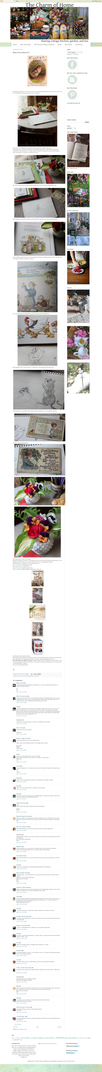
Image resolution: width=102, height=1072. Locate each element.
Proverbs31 (18, 1038)
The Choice (68, 44)
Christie (18, 896)
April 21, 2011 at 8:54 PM (21, 892)
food (62, 1038)
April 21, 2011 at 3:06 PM (21, 750)
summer (15, 1039)
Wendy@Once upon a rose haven (23, 1007)
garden (65, 1038)
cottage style (35, 1038)
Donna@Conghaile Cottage (22, 872)
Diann (17, 793)
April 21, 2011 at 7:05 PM (21, 830)
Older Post (60, 1027)
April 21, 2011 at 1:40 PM (21, 715)
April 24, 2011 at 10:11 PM (21, 1012)
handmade (70, 1038)
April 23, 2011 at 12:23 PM (21, 981)
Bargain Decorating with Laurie (22, 816)
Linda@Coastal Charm (21, 803)
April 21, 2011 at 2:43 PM (21, 734)
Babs (17, 986)
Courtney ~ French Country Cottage (23, 967)
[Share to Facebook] (38, 674)
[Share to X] (37, 674)
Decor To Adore (19, 727)
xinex (17, 908)
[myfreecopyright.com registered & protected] (47, 1043)
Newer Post (15, 1027)
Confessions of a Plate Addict (22, 887)
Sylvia (17, 998)
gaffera (65, 1061)
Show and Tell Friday (17, 565)
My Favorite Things (17, 569)
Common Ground (28, 91)
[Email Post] (31, 674)
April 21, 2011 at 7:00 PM (21, 822)
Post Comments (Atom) (22, 1029)
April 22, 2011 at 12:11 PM (21, 946)
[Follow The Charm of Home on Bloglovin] (73, 1046)
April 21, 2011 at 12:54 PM (21, 692)
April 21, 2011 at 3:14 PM (21, 761)
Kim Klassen (35, 152)
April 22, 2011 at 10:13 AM (21, 938)
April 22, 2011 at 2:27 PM (21, 955)
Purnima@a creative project (22, 925)
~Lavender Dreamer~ (20, 1016)
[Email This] (34, 674)
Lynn (17, 959)
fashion (55, 1038)
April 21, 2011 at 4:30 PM (21, 781)
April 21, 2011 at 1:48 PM (21, 723)
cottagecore (41, 1038)
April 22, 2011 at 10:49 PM (21, 972)
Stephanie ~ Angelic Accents (22, 738)
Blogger (73, 1061)
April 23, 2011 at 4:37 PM (21, 993)
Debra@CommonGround (21, 696)
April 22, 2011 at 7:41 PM (21, 963)
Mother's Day (14, 1038)
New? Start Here (25, 44)
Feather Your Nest (17, 567)
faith (51, 1038)
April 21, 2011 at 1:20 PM (21, 702)
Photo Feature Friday (17, 566)
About (60, 44)
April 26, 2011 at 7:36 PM (21, 1021)
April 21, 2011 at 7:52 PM (21, 868)
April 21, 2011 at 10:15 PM (21, 904)
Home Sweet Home (25, 675)
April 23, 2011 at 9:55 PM (21, 1003)
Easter (17, 675)
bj (16, 754)
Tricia (17, 786)
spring (35, 675)
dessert (47, 1038)
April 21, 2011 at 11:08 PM (21, 921)
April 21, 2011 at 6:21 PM (21, 798)
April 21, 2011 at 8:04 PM (21, 883)
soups (86, 1038)
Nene (17, 933)
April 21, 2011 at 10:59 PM (21, 912)
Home (15, 44)
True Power (79, 44)
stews (12, 1039)
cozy (45, 1038)
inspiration (74, 1038)
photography (31, 675)
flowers (20, 675)
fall (53, 1038)
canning (31, 1038)
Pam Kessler (18, 950)
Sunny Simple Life (20, 855)
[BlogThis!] (35, 674)
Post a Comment (18, 1024)
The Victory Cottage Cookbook (44, 44)
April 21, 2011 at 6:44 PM (21, 812)
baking (27, 1038)
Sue (17, 706)
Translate (76, 54)
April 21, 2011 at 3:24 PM (21, 773)
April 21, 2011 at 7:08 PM (21, 842)
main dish (78, 1038)
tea (18, 1040)
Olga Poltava (19, 846)
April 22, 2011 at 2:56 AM (21, 929)
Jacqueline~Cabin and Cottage (22, 916)
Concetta (18, 766)
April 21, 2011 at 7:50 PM (21, 851)
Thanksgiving (23, 1038)
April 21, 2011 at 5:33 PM (21, 789)
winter (21, 1039)
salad (84, 1038)
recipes (82, 1038)
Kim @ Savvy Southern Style (22, 826)
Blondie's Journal (20, 683)
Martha (17, 778)
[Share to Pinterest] (40, 674)
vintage (37, 675)
